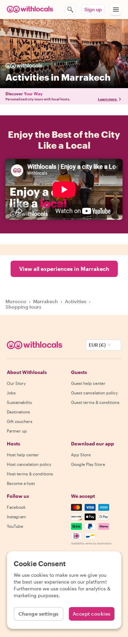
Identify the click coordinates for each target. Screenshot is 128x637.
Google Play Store (88, 464)
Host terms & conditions (30, 473)
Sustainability (19, 402)
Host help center (23, 454)
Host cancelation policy (29, 464)
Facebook (16, 507)
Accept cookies (92, 614)
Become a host (21, 483)
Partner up (17, 430)
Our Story (16, 383)
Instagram (16, 516)
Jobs (11, 392)
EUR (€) (97, 345)
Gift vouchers (19, 421)
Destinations (18, 411)
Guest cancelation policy (94, 392)
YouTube (15, 526)
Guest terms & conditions (95, 402)
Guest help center (88, 383)
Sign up (93, 9)
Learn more (107, 99)
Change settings (38, 614)
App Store (81, 454)
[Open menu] (115, 9)
